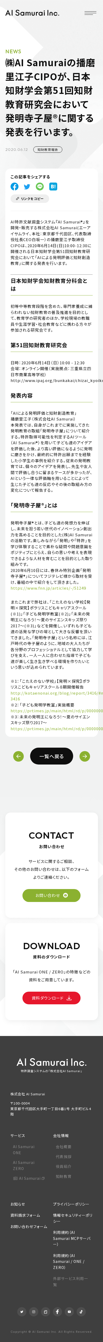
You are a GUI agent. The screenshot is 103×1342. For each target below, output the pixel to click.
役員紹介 (64, 1166)
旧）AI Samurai (27, 1178)
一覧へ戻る (51, 756)
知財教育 (64, 1176)
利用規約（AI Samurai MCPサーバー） (72, 1238)
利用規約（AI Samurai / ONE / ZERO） (69, 1261)
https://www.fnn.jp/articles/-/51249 (48, 588)
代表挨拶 (64, 1156)
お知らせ (17, 1204)
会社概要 (64, 1146)
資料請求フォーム (25, 1215)
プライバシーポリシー (71, 1204)
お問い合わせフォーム (28, 1226)
